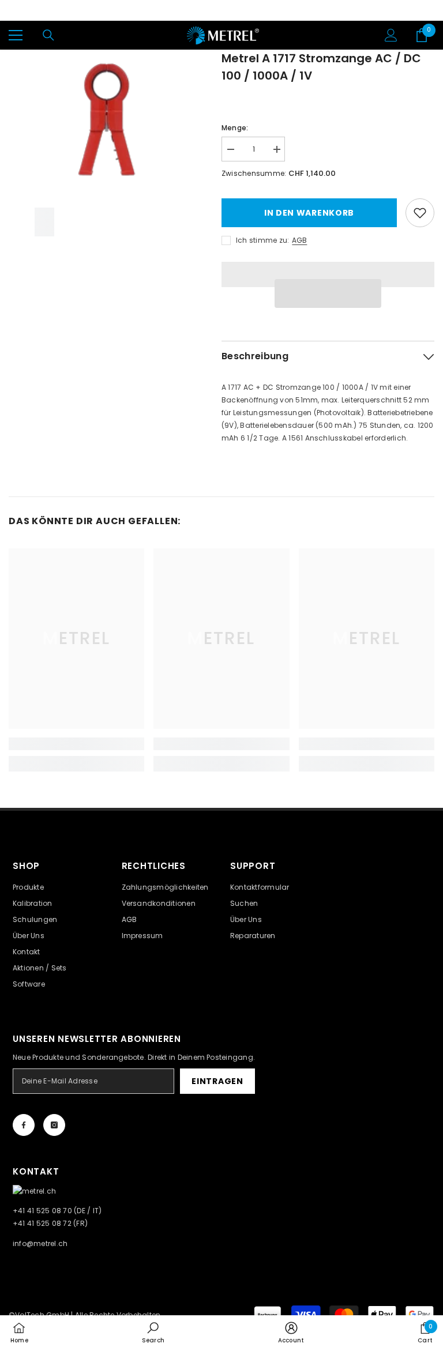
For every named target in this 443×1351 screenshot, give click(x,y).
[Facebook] (24, 1125)
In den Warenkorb (309, 213)
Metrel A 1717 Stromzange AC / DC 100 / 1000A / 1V (321, 67)
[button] (328, 293)
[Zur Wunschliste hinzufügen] (420, 212)
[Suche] (48, 35)
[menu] (15, 35)
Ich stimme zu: (262, 240)
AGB (299, 240)
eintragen (217, 1081)
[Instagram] (54, 1125)
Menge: (235, 128)
